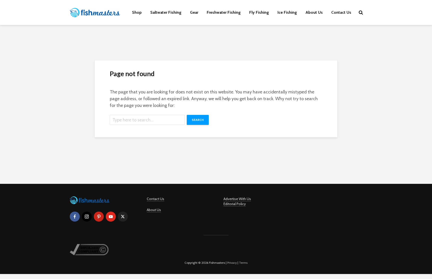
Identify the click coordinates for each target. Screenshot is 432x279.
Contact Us (341, 12)
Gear (194, 12)
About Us (314, 12)
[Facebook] (75, 217)
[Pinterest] (99, 217)
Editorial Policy (235, 204)
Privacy (232, 263)
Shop (137, 12)
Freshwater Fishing (224, 12)
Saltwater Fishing (166, 12)
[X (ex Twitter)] (123, 217)
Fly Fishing (259, 12)
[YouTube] (111, 217)
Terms (243, 263)
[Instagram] (87, 217)
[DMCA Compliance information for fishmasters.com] (89, 249)
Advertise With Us (237, 199)
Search (198, 120)
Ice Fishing (287, 12)
